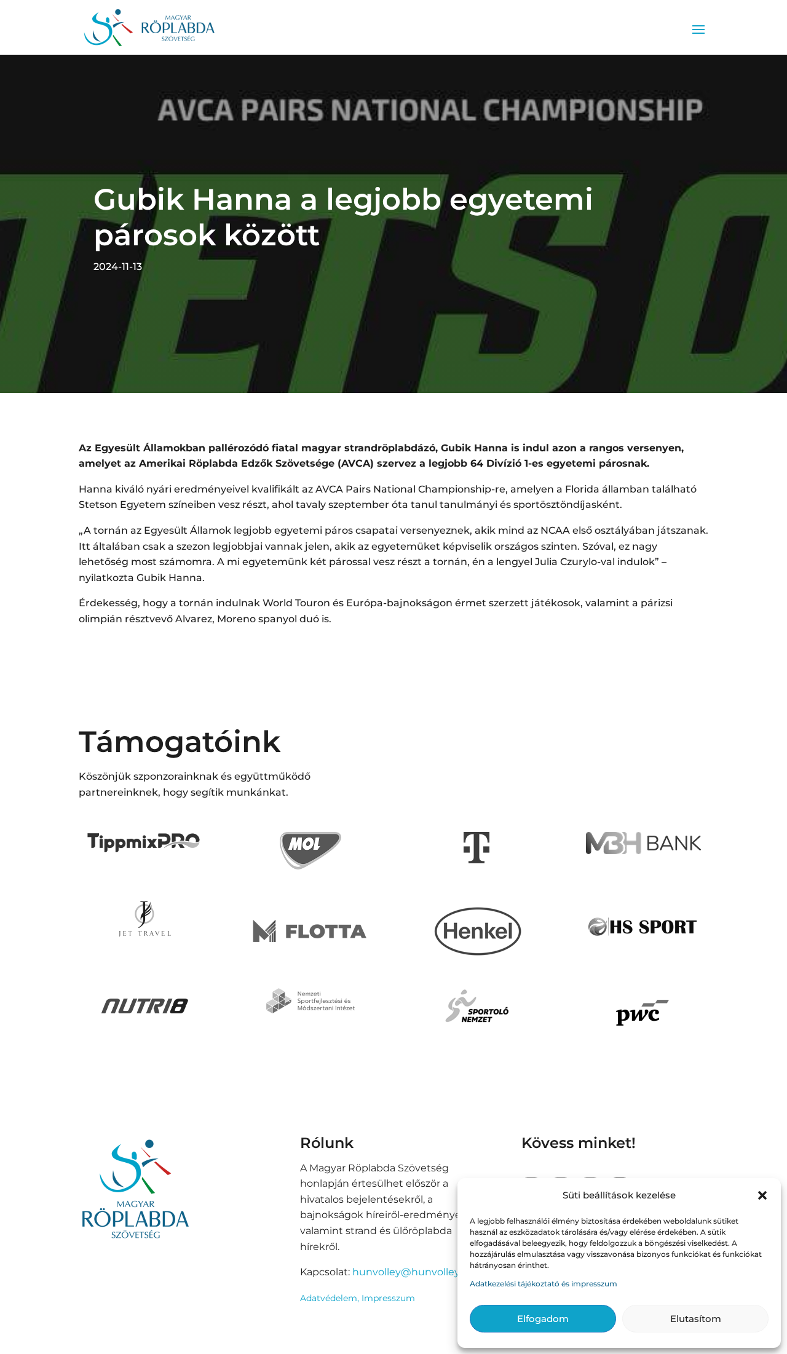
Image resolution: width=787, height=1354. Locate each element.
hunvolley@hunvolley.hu (413, 1272)
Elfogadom (543, 1318)
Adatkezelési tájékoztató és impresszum (543, 1283)
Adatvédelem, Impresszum (357, 1298)
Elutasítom (695, 1318)
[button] (762, 1195)
